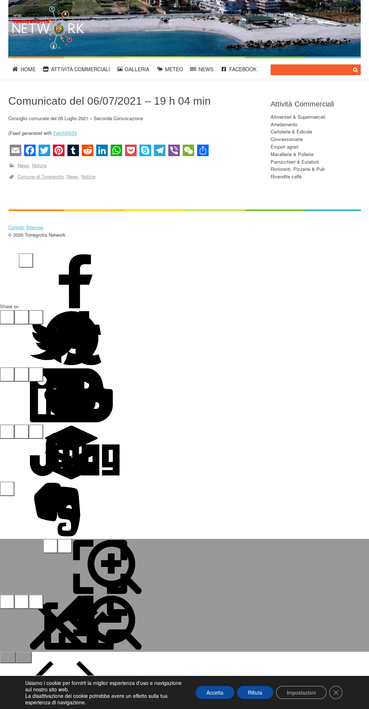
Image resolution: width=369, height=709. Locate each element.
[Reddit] (21, 374)
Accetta (214, 692)
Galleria (137, 69)
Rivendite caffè (286, 176)
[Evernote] (7, 489)
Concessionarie (287, 139)
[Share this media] (21, 602)
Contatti (16, 227)
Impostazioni (301, 692)
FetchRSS (64, 132)
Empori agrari (284, 146)
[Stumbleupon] (7, 431)
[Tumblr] (36, 317)
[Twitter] (7, 317)
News (206, 69)
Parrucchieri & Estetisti (295, 161)
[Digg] (36, 431)
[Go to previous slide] (8, 657)
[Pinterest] (21, 317)
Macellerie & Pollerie (292, 154)
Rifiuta (255, 692)
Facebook (243, 69)
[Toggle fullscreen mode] (50, 546)
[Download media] (36, 602)
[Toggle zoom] (65, 546)
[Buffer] (21, 431)
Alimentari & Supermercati (298, 116)
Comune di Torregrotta (41, 176)
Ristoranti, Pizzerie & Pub (298, 168)
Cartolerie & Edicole (291, 131)
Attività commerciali (80, 69)
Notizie (39, 165)
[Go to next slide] (24, 657)
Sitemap (34, 227)
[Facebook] (26, 260)
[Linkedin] (7, 374)
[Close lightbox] (7, 602)
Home (28, 69)
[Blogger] (36, 374)
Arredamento (284, 124)
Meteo (174, 69)
